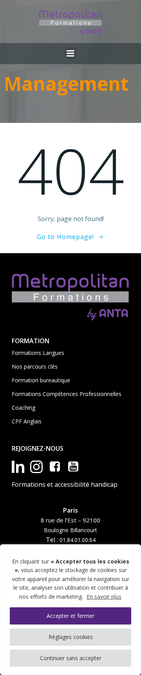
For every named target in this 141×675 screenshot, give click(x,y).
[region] (70, 609)
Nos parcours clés (35, 366)
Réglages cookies (71, 637)
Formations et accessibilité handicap (65, 484)
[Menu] (70, 53)
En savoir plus (104, 596)
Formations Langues (38, 352)
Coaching (23, 407)
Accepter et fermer (70, 615)
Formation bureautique (41, 380)
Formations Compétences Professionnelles (66, 394)
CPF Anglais (27, 421)
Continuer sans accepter (70, 658)
